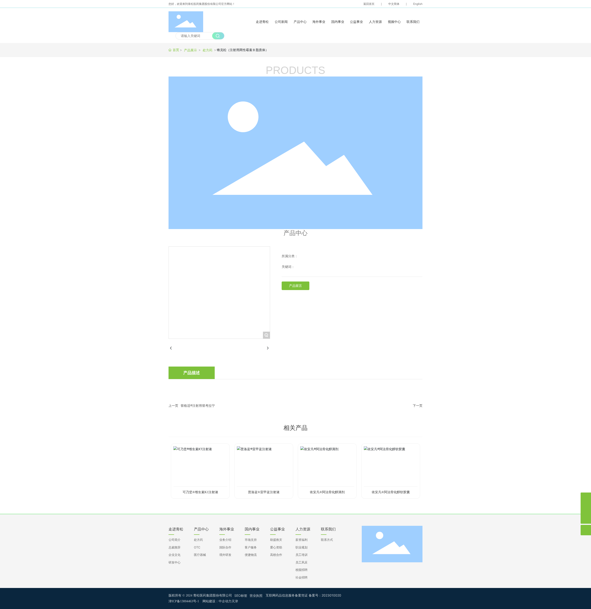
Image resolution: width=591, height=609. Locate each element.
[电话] (586, 498)
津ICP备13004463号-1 (184, 601)
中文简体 (393, 4)
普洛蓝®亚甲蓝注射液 (264, 492)
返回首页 (368, 4)
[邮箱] (586, 508)
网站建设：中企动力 (217, 601)
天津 (235, 601)
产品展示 (190, 50)
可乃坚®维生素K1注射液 (200, 492)
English (417, 4)
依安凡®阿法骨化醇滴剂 (327, 492)
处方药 (207, 50)
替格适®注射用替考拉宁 (198, 405)
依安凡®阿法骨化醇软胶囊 (391, 492)
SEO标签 (240, 595)
